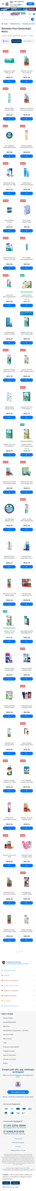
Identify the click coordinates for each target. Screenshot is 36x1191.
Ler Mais (30, 36)
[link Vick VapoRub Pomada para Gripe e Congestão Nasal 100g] (26, 770)
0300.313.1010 (15, 1131)
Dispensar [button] (15, 1183)
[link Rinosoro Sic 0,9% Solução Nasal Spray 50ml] (26, 807)
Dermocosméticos (11, 980)
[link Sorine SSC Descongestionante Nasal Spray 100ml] (9, 284)
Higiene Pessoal (10, 996)
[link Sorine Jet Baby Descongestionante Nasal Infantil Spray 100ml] (26, 135)
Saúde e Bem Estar (11, 986)
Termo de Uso (18, 1139)
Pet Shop (7, 1001)
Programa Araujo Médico (11, 1047)
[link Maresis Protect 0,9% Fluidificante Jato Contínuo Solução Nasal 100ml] (9, 546)
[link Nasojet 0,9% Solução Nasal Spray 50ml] (9, 732)
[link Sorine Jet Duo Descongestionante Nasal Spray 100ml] (26, 508)
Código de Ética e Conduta (18, 1150)
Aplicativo (6, 1026)
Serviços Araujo (8, 1034)
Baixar (30, 4)
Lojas (4, 1043)
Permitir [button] (6, 1183)
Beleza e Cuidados (11, 991)
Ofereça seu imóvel (9, 1059)
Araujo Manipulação (9, 1022)
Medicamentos (15, 24)
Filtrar (7, 41)
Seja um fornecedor (9, 1055)
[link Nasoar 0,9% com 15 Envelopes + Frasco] (9, 434)
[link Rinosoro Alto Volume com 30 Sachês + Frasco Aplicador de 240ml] (26, 583)
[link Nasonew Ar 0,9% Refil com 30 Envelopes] (9, 60)
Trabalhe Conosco (9, 1051)
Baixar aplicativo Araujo (18, 1092)
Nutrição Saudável (11, 1006)
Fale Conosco (7, 1038)
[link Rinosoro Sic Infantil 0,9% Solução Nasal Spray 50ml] (9, 471)
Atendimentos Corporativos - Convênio (15, 1030)
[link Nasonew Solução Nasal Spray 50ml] (9, 359)
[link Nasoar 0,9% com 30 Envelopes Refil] (26, 322)
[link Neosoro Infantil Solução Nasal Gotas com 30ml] (26, 658)
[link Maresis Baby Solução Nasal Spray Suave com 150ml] (9, 396)
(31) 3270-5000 (16, 1125)
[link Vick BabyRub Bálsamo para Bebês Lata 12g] (9, 508)
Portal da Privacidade (18, 1142)
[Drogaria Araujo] (18, 13)
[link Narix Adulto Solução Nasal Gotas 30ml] (26, 210)
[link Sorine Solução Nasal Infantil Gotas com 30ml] (26, 732)
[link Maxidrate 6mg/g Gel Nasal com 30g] (9, 172)
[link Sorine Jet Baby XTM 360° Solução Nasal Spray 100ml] (26, 919)
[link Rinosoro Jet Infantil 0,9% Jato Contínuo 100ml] (26, 98)
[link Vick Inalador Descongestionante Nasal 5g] (26, 247)
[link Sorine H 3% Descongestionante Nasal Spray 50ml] (9, 807)
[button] (10, 1187)
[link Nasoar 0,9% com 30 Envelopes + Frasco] (26, 396)
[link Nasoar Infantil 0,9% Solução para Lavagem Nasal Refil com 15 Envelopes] (26, 434)
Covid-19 (18, 1146)
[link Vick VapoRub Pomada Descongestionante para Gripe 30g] (9, 210)
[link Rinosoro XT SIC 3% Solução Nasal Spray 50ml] (9, 583)
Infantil (6, 975)
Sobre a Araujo (8, 1018)
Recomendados (16, 41)
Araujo (6, 24)
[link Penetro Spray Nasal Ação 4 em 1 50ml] (26, 546)
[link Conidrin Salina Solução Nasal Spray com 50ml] (9, 658)
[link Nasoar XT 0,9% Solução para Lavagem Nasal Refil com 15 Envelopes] (9, 620)
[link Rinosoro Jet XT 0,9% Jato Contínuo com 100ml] (9, 882)
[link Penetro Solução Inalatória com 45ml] (9, 770)
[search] (18, 19)
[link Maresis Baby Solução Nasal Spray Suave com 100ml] (9, 98)
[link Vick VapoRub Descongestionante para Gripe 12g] (9, 135)
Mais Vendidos (27, 41)
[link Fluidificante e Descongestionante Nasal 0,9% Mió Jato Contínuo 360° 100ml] (26, 172)
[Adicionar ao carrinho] (9, 81)
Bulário (5, 1063)
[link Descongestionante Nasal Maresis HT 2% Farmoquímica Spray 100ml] (26, 620)
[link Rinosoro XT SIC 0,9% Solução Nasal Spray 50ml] (9, 919)
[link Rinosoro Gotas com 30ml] (9, 844)
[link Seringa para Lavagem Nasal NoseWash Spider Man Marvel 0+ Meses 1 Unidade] (26, 882)
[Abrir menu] (3, 14)
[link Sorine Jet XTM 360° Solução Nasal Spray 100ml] (26, 359)
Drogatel (17, 1121)
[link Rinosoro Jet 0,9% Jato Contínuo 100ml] (26, 60)
